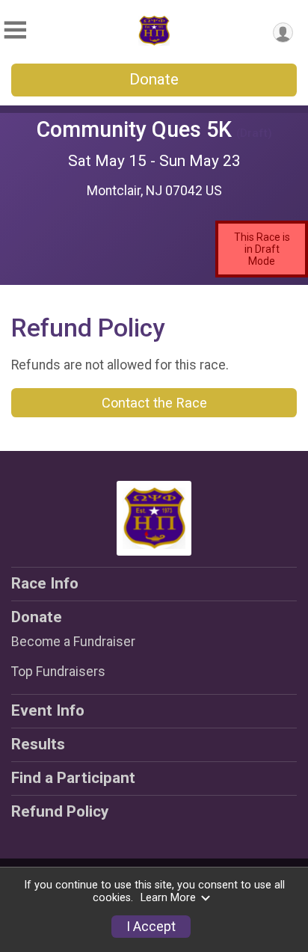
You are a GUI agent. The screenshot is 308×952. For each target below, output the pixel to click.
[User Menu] (283, 32)
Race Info (44, 583)
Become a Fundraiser (73, 641)
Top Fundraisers (58, 671)
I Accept (151, 926)
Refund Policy (59, 811)
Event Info (47, 710)
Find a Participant (73, 778)
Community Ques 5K (134, 129)
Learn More (168, 897)
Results (38, 744)
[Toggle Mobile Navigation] (15, 30)
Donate (154, 79)
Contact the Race (154, 403)
